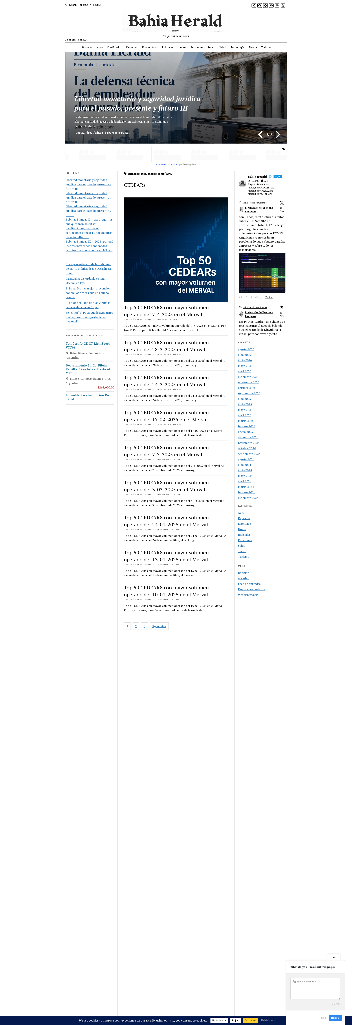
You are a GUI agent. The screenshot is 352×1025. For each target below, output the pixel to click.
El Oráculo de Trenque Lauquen (259, 209)
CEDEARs (134, 184)
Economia (244, 524)
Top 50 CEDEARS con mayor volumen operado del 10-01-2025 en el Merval (166, 591)
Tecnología (237, 47)
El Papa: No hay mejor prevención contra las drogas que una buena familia (88, 292)
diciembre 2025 (248, 377)
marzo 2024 (246, 487)
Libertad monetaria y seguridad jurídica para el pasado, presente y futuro (88, 210)
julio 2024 (244, 465)
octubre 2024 (247, 448)
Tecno (242, 551)
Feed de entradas (249, 584)
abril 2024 (244, 481)
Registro (243, 573)
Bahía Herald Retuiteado (255, 202)
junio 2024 (245, 470)
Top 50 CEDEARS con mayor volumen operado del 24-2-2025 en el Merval (166, 381)
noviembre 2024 (248, 443)
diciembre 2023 (248, 498)
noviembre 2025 (248, 382)
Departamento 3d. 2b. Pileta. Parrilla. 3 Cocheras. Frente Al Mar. (88, 369)
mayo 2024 (245, 476)
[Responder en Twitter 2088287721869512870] (241, 297)
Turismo (266, 47)
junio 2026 (245, 360)
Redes (211, 47)
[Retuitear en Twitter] (240, 202)
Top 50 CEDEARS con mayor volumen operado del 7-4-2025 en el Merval (166, 311)
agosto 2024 (246, 459)
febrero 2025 (246, 426)
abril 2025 (244, 415)
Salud (222, 47)
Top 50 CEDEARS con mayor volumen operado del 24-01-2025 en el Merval (166, 521)
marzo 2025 (246, 421)
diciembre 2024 (248, 437)
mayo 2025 (245, 410)
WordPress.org (248, 595)
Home (85, 47)
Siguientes (159, 626)
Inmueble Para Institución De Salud (87, 397)
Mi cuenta (85, 4)
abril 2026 (244, 371)
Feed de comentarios (251, 589)
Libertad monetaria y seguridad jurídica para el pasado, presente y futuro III (88, 184)
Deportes (132, 47)
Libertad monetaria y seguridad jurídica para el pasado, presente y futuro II (137, 103)
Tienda (253, 47)
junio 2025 (245, 404)
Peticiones (196, 47)
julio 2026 (244, 355)
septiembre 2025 (249, 393)
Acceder (243, 578)
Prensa (97, 4)
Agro (100, 47)
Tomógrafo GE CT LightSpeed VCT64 (88, 345)
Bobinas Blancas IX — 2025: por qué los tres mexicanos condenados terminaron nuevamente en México (89, 245)
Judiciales (167, 47)
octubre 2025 (247, 388)
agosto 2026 (246, 349)
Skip (323, 1017)
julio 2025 (244, 399)
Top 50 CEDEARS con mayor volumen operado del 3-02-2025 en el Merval (166, 486)
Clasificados (114, 47)
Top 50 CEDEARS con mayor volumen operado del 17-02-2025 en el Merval (166, 416)
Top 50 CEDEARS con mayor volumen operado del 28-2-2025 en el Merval (166, 346)
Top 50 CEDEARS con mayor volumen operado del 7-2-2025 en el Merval (166, 451)
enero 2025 (245, 432)
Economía (148, 47)
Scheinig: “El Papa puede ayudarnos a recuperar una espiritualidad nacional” (89, 317)
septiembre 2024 (249, 454)
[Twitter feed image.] (262, 273)
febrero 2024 (246, 492)
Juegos (182, 47)
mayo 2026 (245, 366)
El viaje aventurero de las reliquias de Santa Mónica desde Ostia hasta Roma (88, 268)
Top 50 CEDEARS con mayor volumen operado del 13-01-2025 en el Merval (166, 556)
